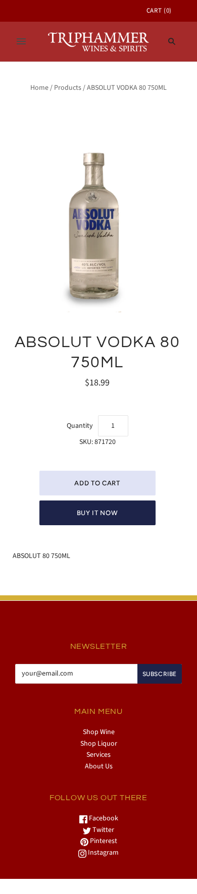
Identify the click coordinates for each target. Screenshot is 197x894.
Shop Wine (99, 732)
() (159, 10)
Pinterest (102, 841)
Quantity (80, 426)
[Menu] (21, 41)
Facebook (102, 818)
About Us (99, 766)
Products (67, 88)
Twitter (102, 830)
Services (98, 755)
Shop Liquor (98, 744)
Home (39, 88)
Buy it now (97, 513)
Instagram (102, 853)
